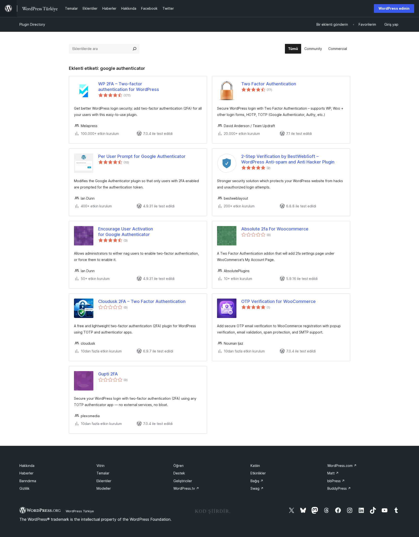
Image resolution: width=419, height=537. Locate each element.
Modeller (104, 488)
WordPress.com (342, 466)
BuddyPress (339, 488)
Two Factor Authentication (268, 83)
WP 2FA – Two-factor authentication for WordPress (128, 86)
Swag (257, 488)
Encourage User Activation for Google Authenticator (125, 231)
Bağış (256, 481)
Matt (333, 473)
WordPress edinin (394, 8)
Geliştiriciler (182, 481)
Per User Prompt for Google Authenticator (141, 156)
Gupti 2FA (108, 373)
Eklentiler (104, 481)
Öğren (178, 466)
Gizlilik (24, 488)
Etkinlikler (258, 473)
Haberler (26, 473)
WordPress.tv (186, 488)
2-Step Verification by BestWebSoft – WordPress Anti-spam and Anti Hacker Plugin (287, 159)
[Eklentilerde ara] (134, 49)
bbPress (336, 481)
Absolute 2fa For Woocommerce (274, 228)
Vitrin (101, 466)
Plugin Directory (32, 24)
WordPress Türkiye (80, 511)
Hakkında (26, 466)
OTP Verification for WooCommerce (278, 301)
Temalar (103, 473)
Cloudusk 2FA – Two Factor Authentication (141, 301)
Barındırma (27, 481)
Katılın (255, 466)
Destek (179, 473)
